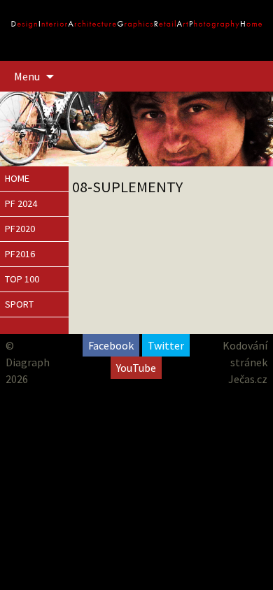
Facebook (111, 345)
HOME (17, 178)
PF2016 (20, 253)
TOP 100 (22, 279)
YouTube (136, 368)
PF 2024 (21, 203)
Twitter (166, 345)
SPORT (19, 304)
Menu (27, 76)
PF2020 (20, 228)
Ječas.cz (247, 379)
